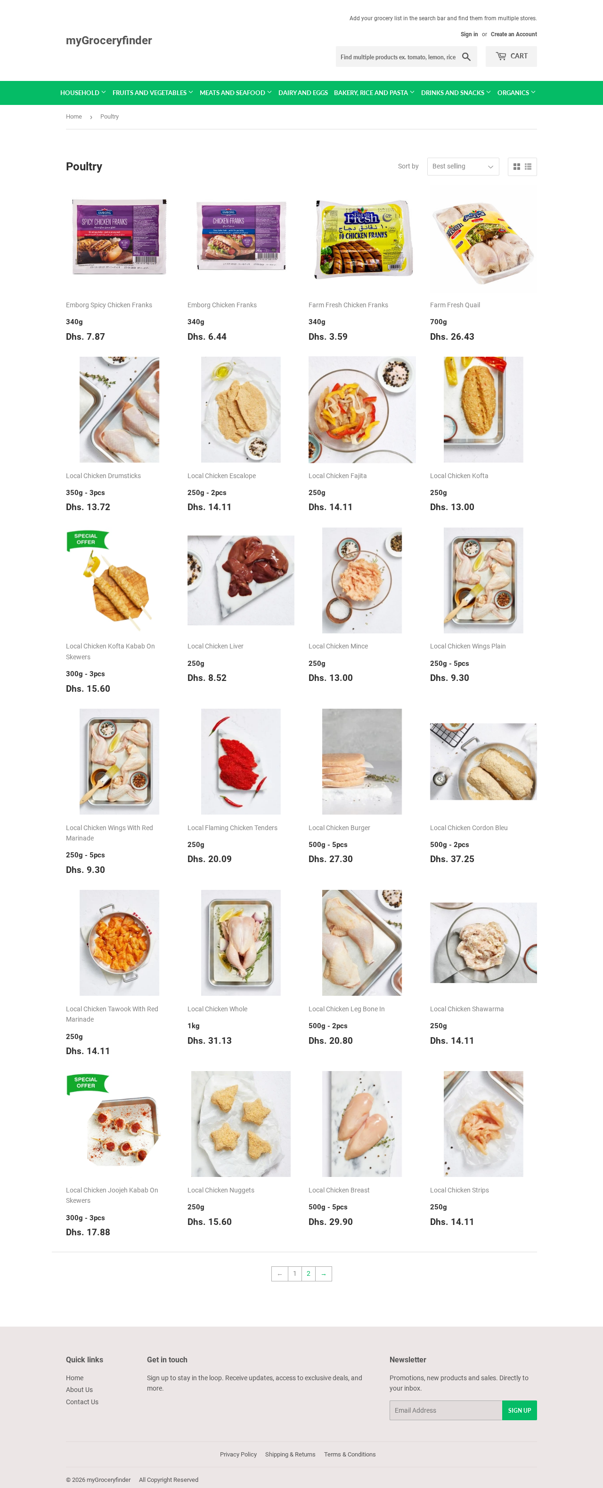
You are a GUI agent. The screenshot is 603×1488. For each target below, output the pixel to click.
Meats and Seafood (233, 92)
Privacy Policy (238, 1454)
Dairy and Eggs (303, 92)
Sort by (408, 166)
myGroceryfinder (109, 40)
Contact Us (82, 1402)
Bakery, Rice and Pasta (371, 92)
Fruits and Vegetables (150, 92)
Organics (513, 92)
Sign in (469, 34)
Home (74, 116)
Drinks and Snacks (453, 92)
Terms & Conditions (350, 1454)
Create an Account (514, 34)
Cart (518, 56)
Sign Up (519, 1410)
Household (80, 92)
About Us (79, 1389)
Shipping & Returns (290, 1454)
